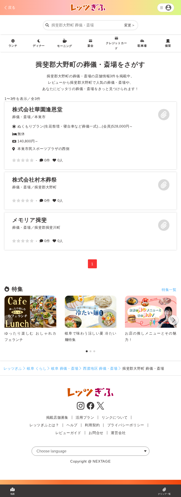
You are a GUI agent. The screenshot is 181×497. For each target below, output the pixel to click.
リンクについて (115, 417)
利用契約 (92, 425)
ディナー (39, 45)
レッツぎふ (13, 368)
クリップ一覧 (164, 494)
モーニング (64, 46)
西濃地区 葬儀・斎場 (100, 368)
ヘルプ (72, 425)
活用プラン (85, 417)
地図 (12, 494)
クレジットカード (116, 45)
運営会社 (118, 433)
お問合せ (96, 433)
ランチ (12, 45)
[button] (173, 321)
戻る (12, 7)
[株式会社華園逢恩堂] (90, 135)
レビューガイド (68, 433)
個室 (168, 45)
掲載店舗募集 (57, 417)
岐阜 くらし (37, 368)
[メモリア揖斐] (90, 231)
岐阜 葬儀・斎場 (64, 368)
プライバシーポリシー (125, 425)
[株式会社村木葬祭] (90, 191)
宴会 (90, 45)
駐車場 (142, 45)
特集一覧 (169, 290)
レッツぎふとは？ (44, 425)
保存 (163, 114)
